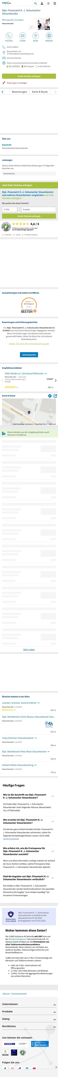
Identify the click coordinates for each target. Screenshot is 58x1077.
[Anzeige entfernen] (56, 1067)
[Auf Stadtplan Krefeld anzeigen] (55, 396)
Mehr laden (29, 649)
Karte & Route (40, 91)
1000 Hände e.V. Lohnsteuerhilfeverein (24, 373)
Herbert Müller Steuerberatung (17, 765)
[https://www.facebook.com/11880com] (5, 1069)
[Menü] (55, 3)
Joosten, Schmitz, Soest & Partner (19, 702)
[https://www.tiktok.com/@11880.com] (20, 1069)
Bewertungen (19, 91)
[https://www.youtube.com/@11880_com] (34, 1069)
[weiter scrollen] (55, 91)
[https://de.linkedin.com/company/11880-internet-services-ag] (27, 1069)
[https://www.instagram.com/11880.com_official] (12, 1069)
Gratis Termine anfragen (29, 76)
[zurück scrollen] (2, 91)
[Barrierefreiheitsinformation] (48, 3)
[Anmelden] (42, 3)
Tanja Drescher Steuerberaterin (18, 737)
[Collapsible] (53, 796)
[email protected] (11, 838)
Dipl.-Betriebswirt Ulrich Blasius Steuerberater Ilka (27, 716)
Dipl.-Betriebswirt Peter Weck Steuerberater (24, 751)
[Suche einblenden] (35, 3)
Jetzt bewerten (29, 354)
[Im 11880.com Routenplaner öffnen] (50, 395)
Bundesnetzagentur (18, 939)
